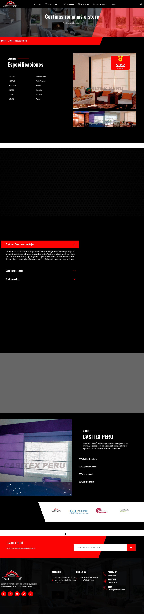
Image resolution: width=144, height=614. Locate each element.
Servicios (70, 4)
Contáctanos (101, 4)
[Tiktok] (23, 593)
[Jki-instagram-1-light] (10, 593)
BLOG (113, 4)
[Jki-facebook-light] (3, 593)
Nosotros (85, 4)
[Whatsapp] (30, 593)
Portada (3, 41)
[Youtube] (17, 593)
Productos (52, 4)
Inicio (39, 4)
